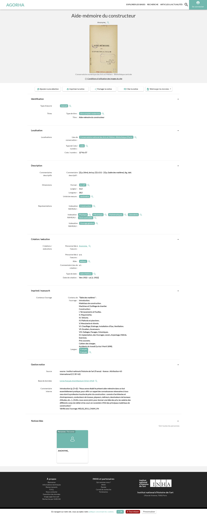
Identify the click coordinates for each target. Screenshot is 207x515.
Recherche (153, 4)
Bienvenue (51, 482)
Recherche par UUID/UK (51, 499)
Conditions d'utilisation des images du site (104, 78)
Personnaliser (149, 512)
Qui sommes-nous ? (103, 482)
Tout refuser (133, 512)
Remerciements (51, 487)
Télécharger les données (159, 89)
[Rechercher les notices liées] (108, 22)
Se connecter (198, 6)
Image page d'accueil (51, 496)
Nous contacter (51, 491)
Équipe (103, 487)
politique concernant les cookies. (101, 512)
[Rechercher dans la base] (96, 381)
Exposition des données (51, 494)
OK (121, 512)
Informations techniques (52, 484)
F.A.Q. (51, 489)
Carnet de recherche (103, 489)
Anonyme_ (101, 22)
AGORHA (15, 4)
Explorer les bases (136, 4)
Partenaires (103, 491)
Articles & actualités (172, 4)
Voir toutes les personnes (169, 426)
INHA (103, 484)
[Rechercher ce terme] (70, 106)
